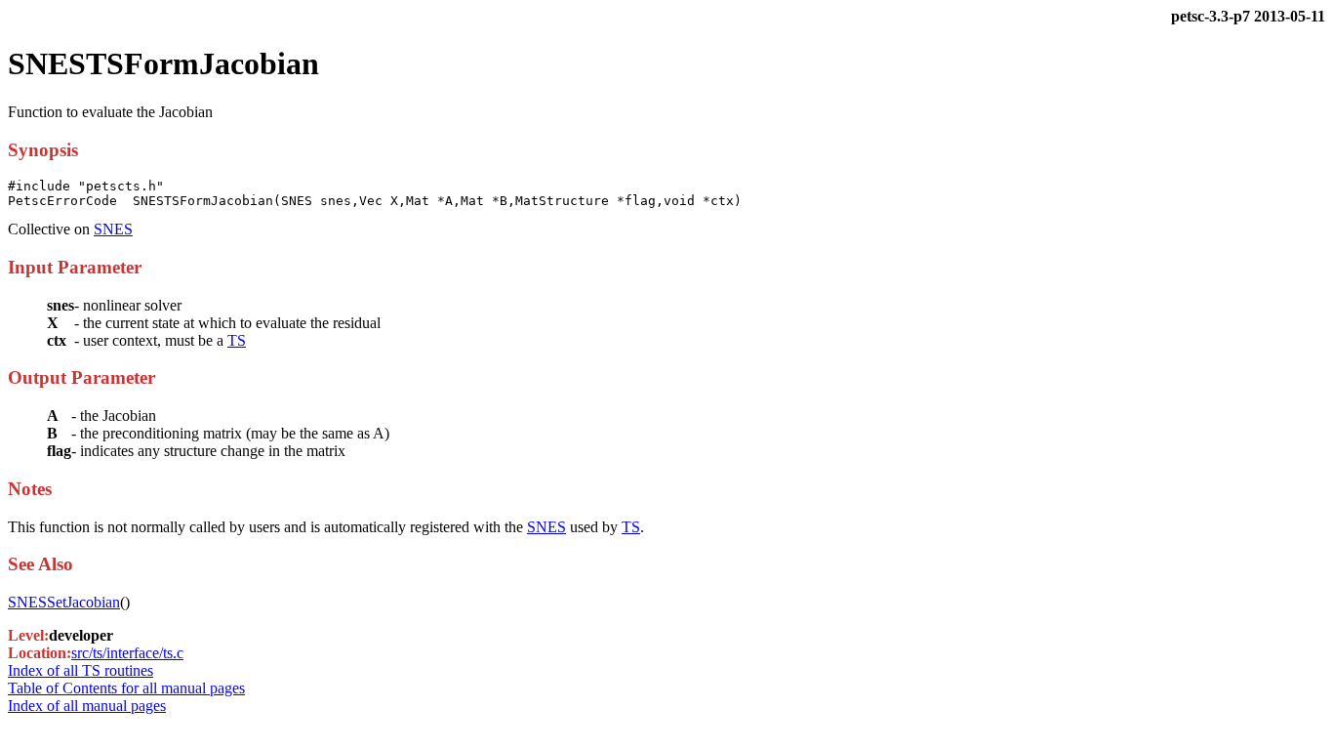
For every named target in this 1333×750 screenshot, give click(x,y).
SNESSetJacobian (64, 602)
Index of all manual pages (87, 705)
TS (236, 340)
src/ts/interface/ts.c (127, 653)
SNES (113, 229)
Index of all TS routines (80, 670)
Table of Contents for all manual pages (126, 688)
